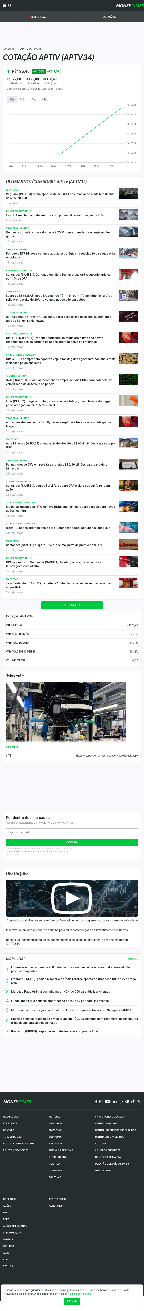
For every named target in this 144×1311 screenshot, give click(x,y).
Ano (34, 99)
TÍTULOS (8, 1266)
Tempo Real (38, 16)
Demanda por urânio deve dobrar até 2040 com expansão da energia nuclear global (59, 234)
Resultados (13, 291)
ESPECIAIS (55, 1177)
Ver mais (72, 605)
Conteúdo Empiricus (19, 333)
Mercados (12, 540)
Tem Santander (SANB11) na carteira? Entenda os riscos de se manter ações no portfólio (59, 585)
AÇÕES (7, 1205)
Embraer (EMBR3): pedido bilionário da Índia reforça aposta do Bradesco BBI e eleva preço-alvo (74, 981)
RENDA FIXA (56, 1143)
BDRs (6, 1219)
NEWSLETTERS (103, 1170)
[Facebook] (96, 1102)
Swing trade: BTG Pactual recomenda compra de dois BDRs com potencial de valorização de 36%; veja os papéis (59, 382)
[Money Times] (130, 5)
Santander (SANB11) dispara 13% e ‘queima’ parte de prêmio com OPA (54, 545)
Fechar (72, 1301)
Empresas (12, 189)
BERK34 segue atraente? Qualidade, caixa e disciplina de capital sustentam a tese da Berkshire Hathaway (58, 319)
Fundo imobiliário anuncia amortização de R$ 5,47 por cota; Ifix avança (60, 1001)
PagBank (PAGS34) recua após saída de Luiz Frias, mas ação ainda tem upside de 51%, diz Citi (60, 196)
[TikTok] (133, 1101)
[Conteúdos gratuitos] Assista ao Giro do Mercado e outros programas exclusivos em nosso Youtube (72, 920)
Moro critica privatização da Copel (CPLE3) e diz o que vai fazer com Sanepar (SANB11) (72, 1010)
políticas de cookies (79, 1293)
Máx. (45, 99)
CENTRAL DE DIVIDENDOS (109, 1136)
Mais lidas (15, 959)
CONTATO (8, 1130)
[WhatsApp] (121, 1102)
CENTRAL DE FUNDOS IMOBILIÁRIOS (115, 1130)
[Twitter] (139, 1102)
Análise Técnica (16, 375)
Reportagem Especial (19, 270)
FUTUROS (8, 1246)
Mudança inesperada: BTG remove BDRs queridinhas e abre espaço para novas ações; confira (60, 508)
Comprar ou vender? (19, 211)
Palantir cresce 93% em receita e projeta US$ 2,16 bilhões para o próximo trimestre (56, 466)
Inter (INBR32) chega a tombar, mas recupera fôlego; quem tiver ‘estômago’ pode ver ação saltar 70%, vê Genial (58, 403)
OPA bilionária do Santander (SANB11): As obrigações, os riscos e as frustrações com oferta (53, 564)
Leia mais (12, 746)
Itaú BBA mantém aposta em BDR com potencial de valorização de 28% (55, 215)
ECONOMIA (55, 1136)
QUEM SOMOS (11, 1116)
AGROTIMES (56, 1205)
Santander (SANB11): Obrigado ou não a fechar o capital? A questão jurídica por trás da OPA (58, 276)
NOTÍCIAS (54, 1116)
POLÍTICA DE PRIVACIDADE (18, 1143)
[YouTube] (108, 1102)
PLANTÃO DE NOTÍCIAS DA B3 (112, 1163)
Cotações (109, 16)
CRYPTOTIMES (57, 1199)
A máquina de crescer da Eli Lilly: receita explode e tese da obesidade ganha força (58, 424)
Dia (12, 99)
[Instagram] (101, 1102)
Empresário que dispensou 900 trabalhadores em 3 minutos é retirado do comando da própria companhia (70, 969)
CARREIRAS (55, 1170)
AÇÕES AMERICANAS (15, 1226)
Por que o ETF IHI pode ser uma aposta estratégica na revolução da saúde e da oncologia (60, 255)
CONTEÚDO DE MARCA (108, 1157)
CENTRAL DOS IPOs (106, 1123)
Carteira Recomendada (21, 354)
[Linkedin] (115, 1102)
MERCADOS (55, 1123)
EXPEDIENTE (10, 1123)
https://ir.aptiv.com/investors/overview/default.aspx (107, 755)
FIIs (5, 1212)
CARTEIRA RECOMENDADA (110, 1116)
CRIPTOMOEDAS (12, 1232)
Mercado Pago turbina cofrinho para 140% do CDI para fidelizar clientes (60, 991)
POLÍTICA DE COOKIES (15, 1150)
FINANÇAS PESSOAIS (61, 1150)
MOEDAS (8, 1239)
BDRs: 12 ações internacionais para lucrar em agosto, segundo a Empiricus (58, 528)
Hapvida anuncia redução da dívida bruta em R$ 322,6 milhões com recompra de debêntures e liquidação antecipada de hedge (74, 1021)
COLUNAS (100, 1143)
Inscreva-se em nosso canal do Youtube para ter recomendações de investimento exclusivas (67, 930)
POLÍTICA (54, 1163)
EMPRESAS (55, 1130)
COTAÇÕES (9, 1199)
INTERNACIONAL (58, 1157)
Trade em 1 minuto (17, 228)
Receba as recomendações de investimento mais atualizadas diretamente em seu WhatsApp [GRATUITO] (67, 942)
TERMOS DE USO (12, 1136)
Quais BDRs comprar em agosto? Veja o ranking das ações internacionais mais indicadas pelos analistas (61, 361)
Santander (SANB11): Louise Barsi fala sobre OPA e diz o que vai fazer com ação (58, 487)
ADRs (6, 1252)
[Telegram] (127, 1102)
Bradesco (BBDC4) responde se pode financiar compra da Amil (54, 1031)
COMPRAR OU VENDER (107, 1150)
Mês (23, 99)
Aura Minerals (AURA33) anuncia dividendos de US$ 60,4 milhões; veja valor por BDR (61, 445)
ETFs (6, 1259)
